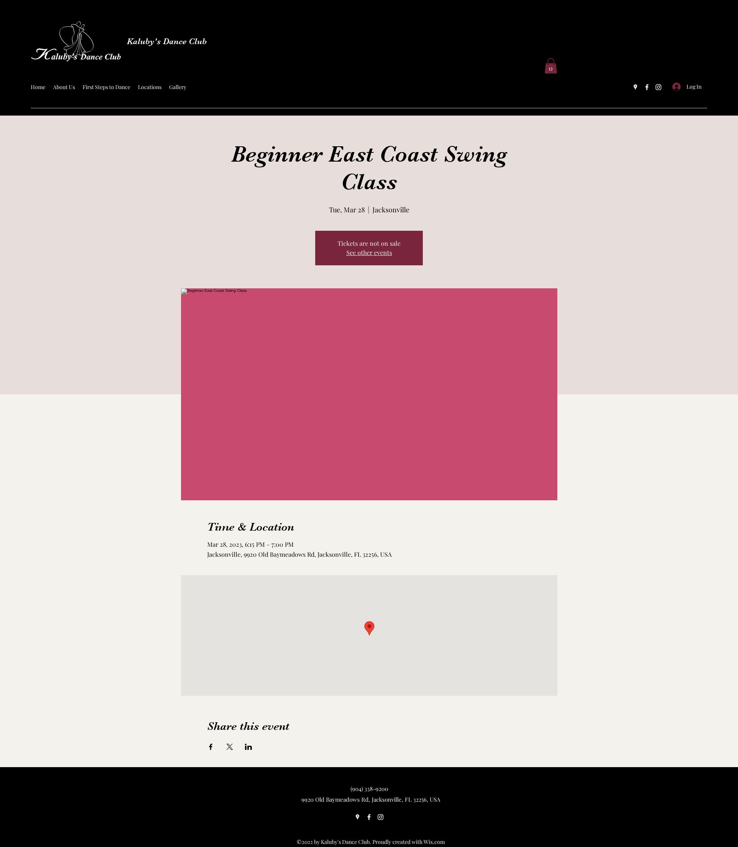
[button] (550, 66)
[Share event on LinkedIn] (248, 747)
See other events (369, 252)
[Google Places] (635, 87)
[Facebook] (647, 87)
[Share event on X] (229, 747)
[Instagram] (658, 87)
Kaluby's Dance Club (167, 41)
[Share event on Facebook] (210, 747)
